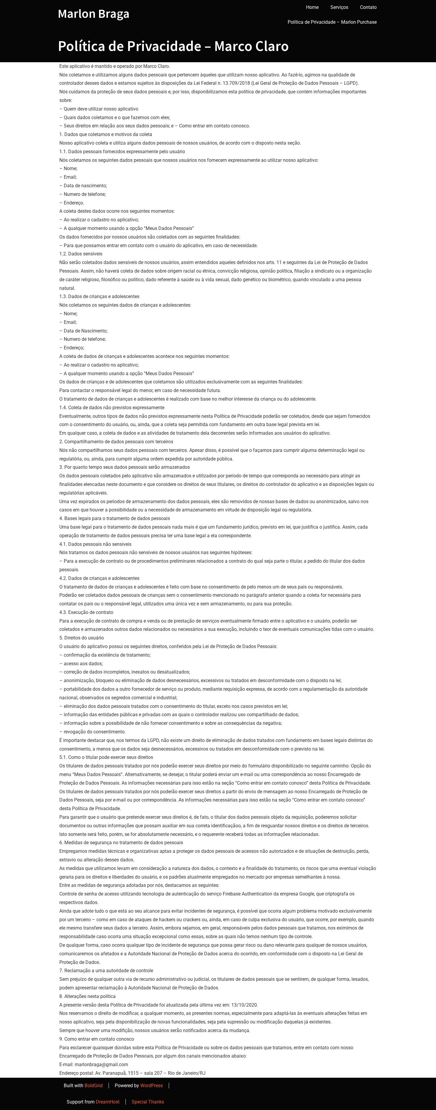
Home (312, 7)
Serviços (339, 7)
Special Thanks (148, 1102)
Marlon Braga (94, 13)
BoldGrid (94, 1085)
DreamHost (108, 1102)
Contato (368, 7)
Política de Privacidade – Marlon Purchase (332, 22)
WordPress (151, 1085)
